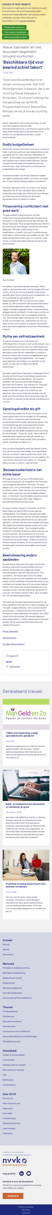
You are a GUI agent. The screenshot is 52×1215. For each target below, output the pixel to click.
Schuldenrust (8, 1016)
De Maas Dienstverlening (14, 644)
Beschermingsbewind (12, 988)
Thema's (8, 1007)
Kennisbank (10, 1050)
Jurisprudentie (9, 1084)
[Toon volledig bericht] (26, 732)
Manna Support (9, 637)
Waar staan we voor (11, 1103)
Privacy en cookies (26, 1206)
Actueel (7, 940)
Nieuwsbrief (8, 954)
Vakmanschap (9, 1026)
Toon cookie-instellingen (15, 32)
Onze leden (7, 1113)
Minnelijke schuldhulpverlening (16, 967)
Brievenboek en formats (13, 1070)
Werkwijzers (8, 1079)
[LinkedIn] (21, 1173)
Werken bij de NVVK (11, 1123)
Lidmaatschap (9, 1118)
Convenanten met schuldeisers (16, 1031)
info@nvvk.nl (14, 666)
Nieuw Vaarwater (10, 631)
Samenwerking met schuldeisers (17, 998)
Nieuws (6, 944)
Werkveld (8, 963)
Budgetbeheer (9, 983)
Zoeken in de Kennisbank (14, 1055)
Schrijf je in (13, 1196)
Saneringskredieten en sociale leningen (20, 1036)
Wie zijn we (8, 1098)
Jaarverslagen (9, 1128)
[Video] (28, 1173)
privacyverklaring (27, 20)
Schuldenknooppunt (12, 1041)
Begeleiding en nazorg (12, 978)
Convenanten (8, 1059)
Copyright (26, 1212)
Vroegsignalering (10, 1011)
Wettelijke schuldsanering (14, 972)
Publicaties (8, 1133)
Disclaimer (26, 1209)
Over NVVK (9, 1094)
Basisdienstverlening (12, 1021)
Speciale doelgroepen (12, 992)
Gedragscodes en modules (14, 1064)
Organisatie (8, 1108)
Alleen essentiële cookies (15, 37)
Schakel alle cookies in (14, 27)
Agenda (6, 949)
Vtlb (4, 1075)
